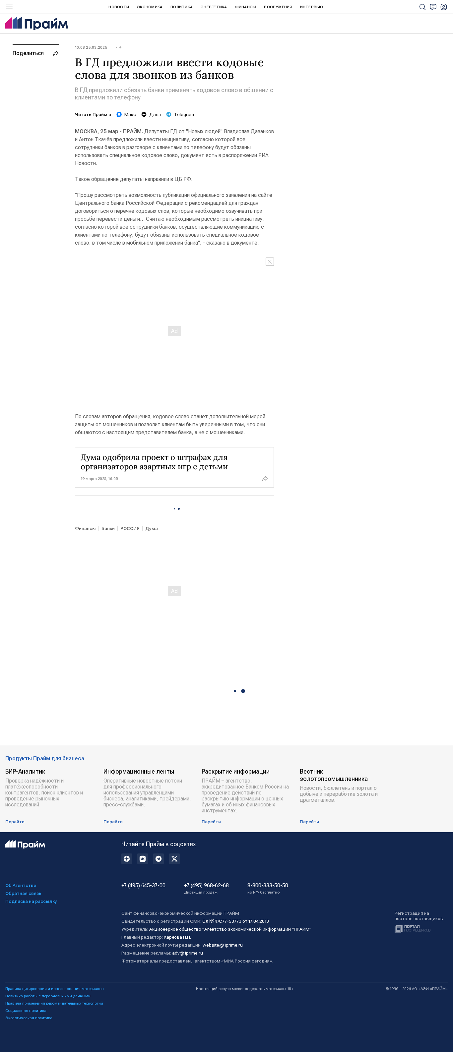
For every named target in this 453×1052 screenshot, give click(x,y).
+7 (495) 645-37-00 (143, 886)
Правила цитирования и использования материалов (54, 988)
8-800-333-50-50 (267, 889)
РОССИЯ (130, 528)
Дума (151, 528)
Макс (130, 114)
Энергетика (214, 7)
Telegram (184, 114)
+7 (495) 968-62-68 (206, 889)
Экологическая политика (28, 1018)
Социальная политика (25, 1010)
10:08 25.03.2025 (91, 47)
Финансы (245, 7)
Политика (181, 7)
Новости (118, 7)
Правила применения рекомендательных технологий (54, 1003)
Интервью (311, 7)
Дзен (155, 114)
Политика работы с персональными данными (48, 996)
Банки (108, 528)
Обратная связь (23, 893)
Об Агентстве (20, 885)
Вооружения (278, 7)
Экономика (149, 7)
